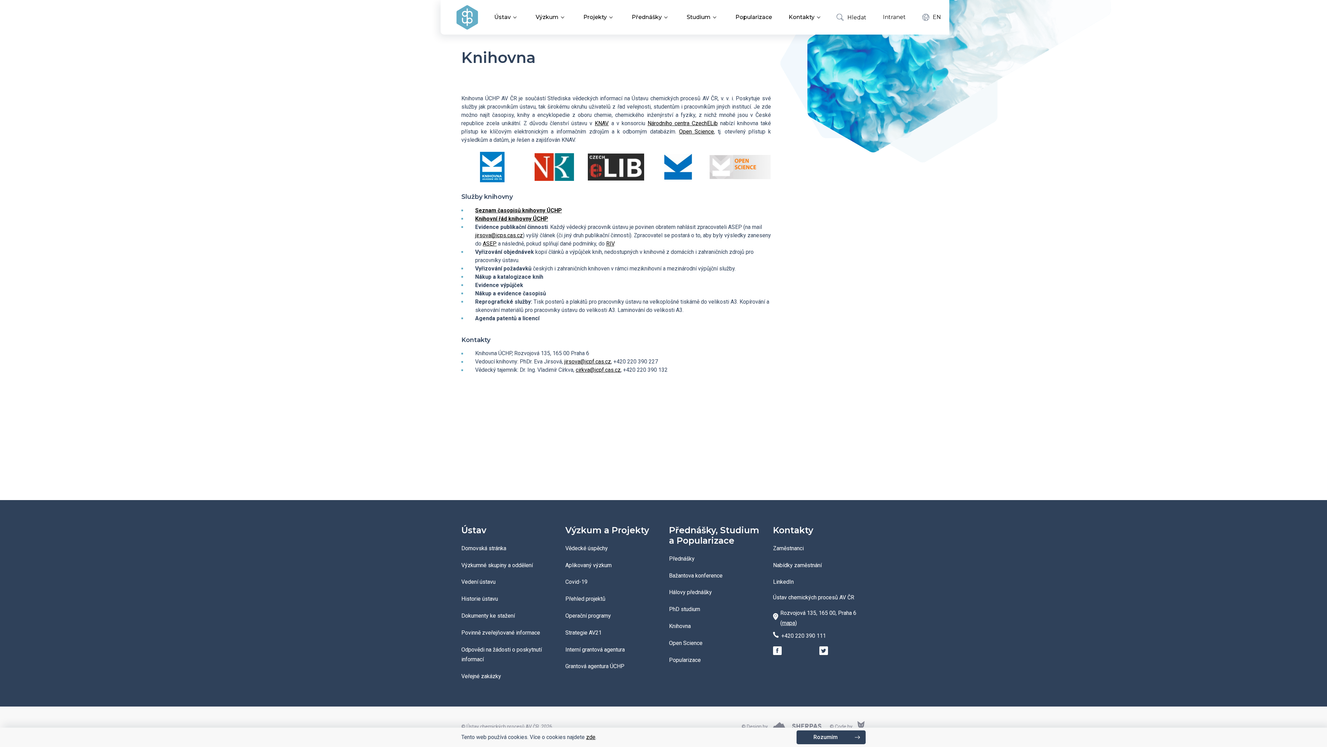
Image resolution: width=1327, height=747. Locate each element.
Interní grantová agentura (595, 649)
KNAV (602, 123)
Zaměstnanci (788, 548)
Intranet (894, 17)
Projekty (595, 17)
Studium (698, 17)
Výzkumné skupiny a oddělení (497, 565)
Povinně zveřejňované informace (500, 632)
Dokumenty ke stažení (488, 615)
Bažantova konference (696, 575)
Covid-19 (576, 582)
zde (590, 737)
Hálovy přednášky (690, 592)
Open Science (696, 131)
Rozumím (825, 737)
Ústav (502, 17)
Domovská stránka (483, 548)
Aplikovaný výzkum (588, 565)
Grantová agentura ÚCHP (594, 666)
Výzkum (547, 17)
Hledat (856, 17)
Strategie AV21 (583, 632)
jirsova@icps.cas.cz (499, 235)
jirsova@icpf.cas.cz (587, 361)
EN (937, 17)
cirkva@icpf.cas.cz (598, 370)
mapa (788, 623)
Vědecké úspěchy (586, 548)
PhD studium (684, 609)
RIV (610, 243)
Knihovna (680, 626)
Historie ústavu (479, 599)
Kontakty (802, 17)
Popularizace (753, 17)
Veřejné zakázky (481, 676)
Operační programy (588, 615)
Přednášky (647, 17)
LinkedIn (783, 582)
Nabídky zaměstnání (797, 565)
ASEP (490, 243)
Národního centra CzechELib (683, 123)
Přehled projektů (585, 599)
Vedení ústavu (478, 582)
